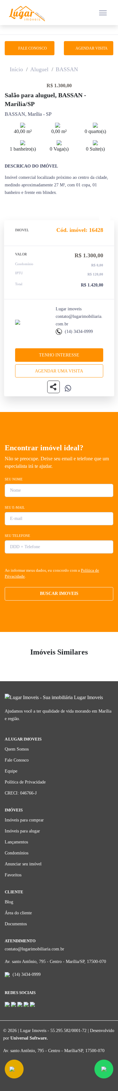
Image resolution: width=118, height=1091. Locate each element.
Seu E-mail (15, 507)
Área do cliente (18, 913)
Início (16, 69)
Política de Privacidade (25, 782)
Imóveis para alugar (22, 831)
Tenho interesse (59, 355)
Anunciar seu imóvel (23, 864)
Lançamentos (16, 842)
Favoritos (13, 875)
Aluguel (39, 69)
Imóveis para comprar (24, 820)
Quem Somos (17, 749)
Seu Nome (14, 479)
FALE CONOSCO (31, 48)
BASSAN (67, 69)
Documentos (16, 924)
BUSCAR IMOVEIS (59, 593)
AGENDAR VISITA (90, 48)
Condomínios (16, 853)
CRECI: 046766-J (21, 793)
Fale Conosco (17, 760)
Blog (9, 902)
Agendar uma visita (59, 371)
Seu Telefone (17, 535)
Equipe (11, 771)
